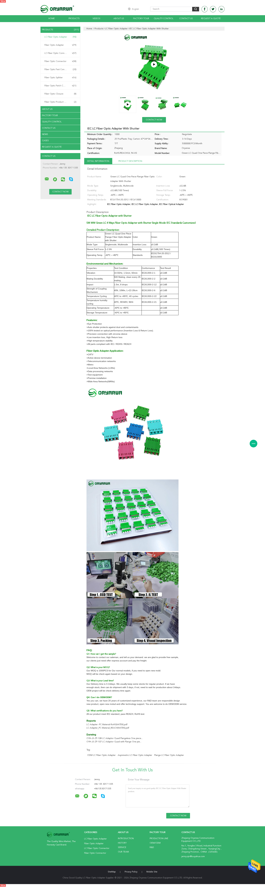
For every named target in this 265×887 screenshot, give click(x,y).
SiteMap (112, 872)
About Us (118, 18)
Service (122, 847)
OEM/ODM (155, 843)
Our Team (123, 852)
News (45, 134)
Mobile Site (151, 872)
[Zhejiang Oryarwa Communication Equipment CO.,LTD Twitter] (213, 9)
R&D (152, 847)
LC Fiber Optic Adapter (60, 37)
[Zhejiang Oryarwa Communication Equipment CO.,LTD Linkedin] (221, 9)
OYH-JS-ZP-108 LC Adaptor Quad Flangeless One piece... (114, 738)
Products (74, 18)
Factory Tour (141, 18)
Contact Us (186, 18)
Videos (96, 18)
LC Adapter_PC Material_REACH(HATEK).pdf (107, 728)
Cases (45, 141)
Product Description (130, 161)
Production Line (159, 838)
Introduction (126, 838)
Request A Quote (211, 18)
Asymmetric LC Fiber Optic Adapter (135, 755)
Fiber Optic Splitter (60, 78)
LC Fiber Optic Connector (60, 53)
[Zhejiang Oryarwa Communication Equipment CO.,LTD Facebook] (205, 9)
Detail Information (98, 161)
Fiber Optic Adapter (60, 45)
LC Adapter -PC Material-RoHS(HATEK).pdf (106, 724)
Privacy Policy (131, 872)
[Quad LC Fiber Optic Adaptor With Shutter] (154, 64)
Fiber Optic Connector (60, 61)
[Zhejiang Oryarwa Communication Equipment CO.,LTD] (47, 179)
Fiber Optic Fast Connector (60, 69)
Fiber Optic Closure (60, 94)
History (122, 843)
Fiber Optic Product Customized (60, 102)
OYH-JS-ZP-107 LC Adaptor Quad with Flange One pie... (113, 742)
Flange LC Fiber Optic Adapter (169, 755)
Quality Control (163, 18)
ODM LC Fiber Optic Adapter (101, 755)
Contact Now (154, 120)
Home (51, 18)
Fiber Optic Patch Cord (60, 86)
